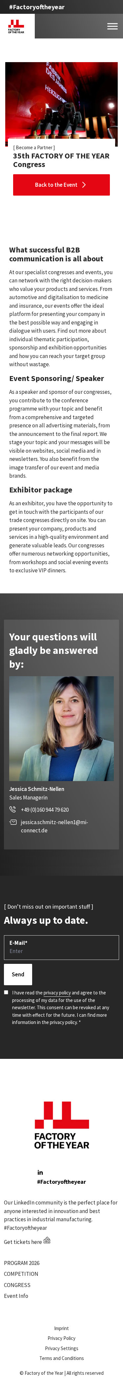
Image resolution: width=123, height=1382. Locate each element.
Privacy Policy (61, 1338)
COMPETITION (21, 1273)
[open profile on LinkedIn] (40, 1172)
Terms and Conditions (61, 1358)
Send (18, 974)
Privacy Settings (61, 1348)
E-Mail (19, 943)
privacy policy (57, 992)
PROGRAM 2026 (21, 1263)
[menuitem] (31, 1263)
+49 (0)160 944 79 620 (45, 809)
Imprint (61, 1328)
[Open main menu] (112, 26)
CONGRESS (17, 1285)
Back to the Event (56, 184)
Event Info (16, 1295)
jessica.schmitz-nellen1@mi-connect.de (54, 826)
